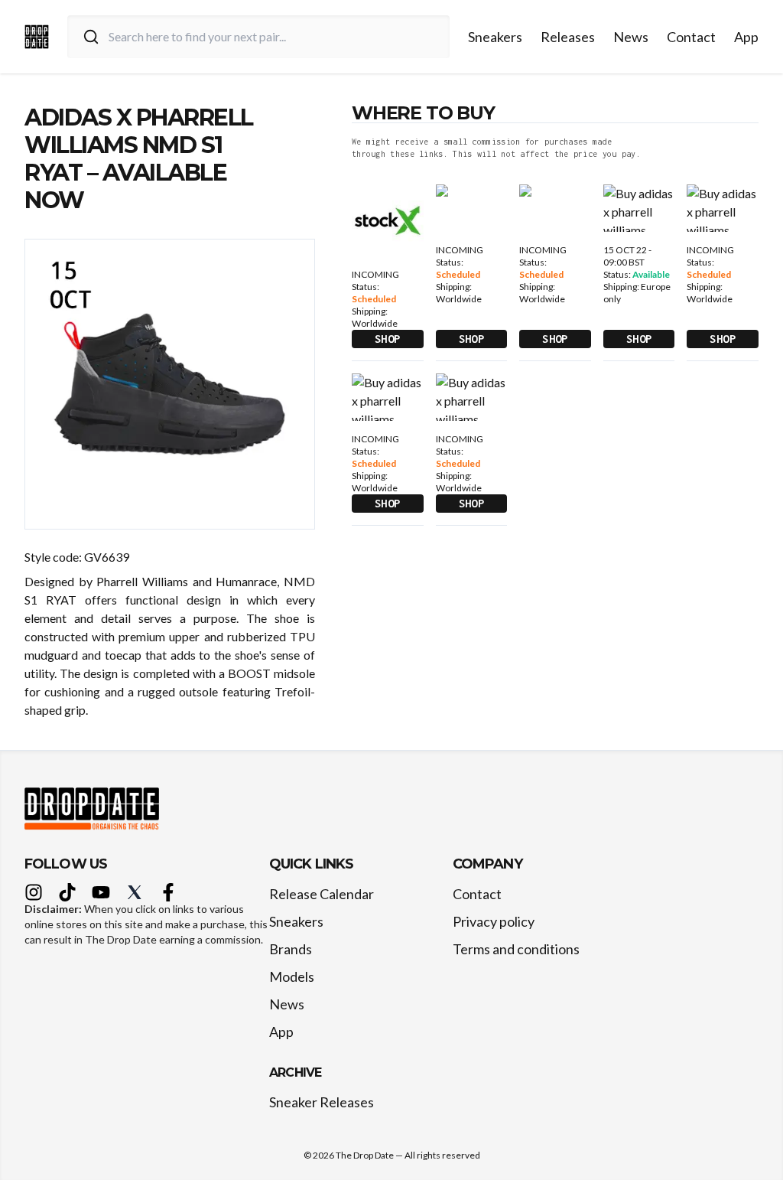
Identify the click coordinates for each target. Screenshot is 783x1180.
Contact (691, 36)
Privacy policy (493, 921)
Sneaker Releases (321, 1102)
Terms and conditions (516, 948)
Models (291, 976)
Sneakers (495, 36)
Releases (568, 36)
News (630, 36)
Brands (290, 948)
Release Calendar (321, 893)
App (746, 36)
